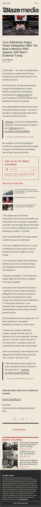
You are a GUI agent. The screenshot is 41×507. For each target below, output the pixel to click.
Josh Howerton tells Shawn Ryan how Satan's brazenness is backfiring (25, 205)
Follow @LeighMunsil (11, 399)
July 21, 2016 (28, 137)
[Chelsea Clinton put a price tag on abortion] (10, 455)
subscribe (6, 3)
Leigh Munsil (7, 60)
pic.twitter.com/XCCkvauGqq (17, 373)
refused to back (23, 95)
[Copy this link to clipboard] (27, 419)
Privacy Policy (23, 173)
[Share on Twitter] (18, 419)
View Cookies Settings (20, 503)
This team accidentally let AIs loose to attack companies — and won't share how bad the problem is (27, 191)
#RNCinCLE (14, 128)
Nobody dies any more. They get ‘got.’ (25, 197)
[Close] (38, 472)
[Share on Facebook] (14, 419)
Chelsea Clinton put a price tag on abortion (27, 453)
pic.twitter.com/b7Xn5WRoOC (17, 131)
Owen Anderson (25, 456)
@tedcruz (9, 122)
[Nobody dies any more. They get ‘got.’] (7, 199)
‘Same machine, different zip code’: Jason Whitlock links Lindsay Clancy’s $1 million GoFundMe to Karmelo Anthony (29, 462)
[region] (20, 488)
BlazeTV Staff (24, 466)
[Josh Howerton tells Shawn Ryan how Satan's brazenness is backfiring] (7, 207)
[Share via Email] (22, 419)
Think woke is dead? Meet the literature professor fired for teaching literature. (29, 445)
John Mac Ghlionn (26, 449)
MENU (37, 3)
